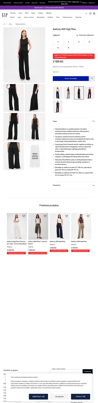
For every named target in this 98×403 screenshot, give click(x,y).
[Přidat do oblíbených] (23, 216)
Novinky (13, 13)
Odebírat (87, 371)
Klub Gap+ (42, 2)
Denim (12, 17)
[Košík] (94, 13)
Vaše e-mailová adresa (58, 369)
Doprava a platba (18, 2)
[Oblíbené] (90, 13)
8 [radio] (78, 42)
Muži (26, 13)
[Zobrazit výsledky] (86, 13)
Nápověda (34, 2)
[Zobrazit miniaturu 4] (35, 127)
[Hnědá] (58, 106)
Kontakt (27, 2)
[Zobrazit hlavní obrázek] (24, 55)
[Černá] (79, 92)
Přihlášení (84, 2)
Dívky (33, 13)
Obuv (58, 17)
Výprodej (78, 17)
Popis (55, 121)
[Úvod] (4, 24)
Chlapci (40, 13)
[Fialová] (90, 92)
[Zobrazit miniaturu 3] (13, 127)
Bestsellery (41, 17)
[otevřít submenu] (16, 13)
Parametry (56, 185)
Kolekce (50, 17)
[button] (92, 78)
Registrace (75, 1)
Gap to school (29, 17)
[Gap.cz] (4, 15)
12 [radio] (58, 48)
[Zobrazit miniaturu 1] (13, 98)
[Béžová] (68, 92)
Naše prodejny (7, 2)
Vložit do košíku (71, 78)
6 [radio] (68, 42)
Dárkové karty (67, 17)
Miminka (49, 13)
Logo (19, 17)
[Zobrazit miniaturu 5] (13, 156)
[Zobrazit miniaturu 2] (35, 98)
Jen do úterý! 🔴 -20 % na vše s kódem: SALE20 (49, 7)
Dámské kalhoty (20, 24)
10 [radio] (89, 42)
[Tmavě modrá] (58, 92)
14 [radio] (68, 48)
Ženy (20, 13)
